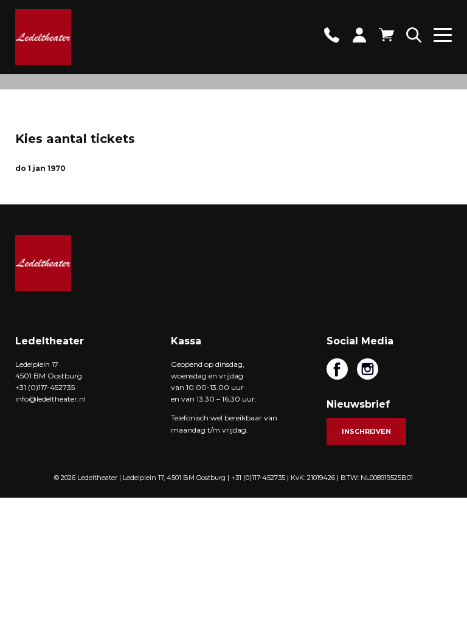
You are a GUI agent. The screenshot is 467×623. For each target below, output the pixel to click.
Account (359, 35)
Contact (331, 35)
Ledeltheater (43, 263)
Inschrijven (366, 431)
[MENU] (443, 39)
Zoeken (413, 35)
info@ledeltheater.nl (50, 398)
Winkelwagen (386, 35)
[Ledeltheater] (43, 37)
